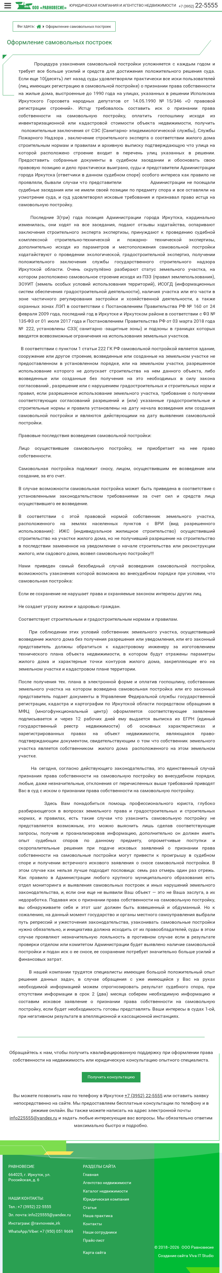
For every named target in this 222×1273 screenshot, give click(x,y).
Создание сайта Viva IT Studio (186, 1255)
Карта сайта (94, 1252)
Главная (91, 1174)
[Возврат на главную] (40, 5)
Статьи (90, 1207)
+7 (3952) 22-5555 (34, 1206)
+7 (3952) (198, 6)
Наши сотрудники (100, 1232)
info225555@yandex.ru (33, 1118)
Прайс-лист (94, 1240)
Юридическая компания (106, 1199)
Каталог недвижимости (105, 1191)
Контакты (92, 1223)
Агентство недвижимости (107, 1182)
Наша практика (98, 1215)
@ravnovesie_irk (45, 1223)
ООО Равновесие (198, 1247)
